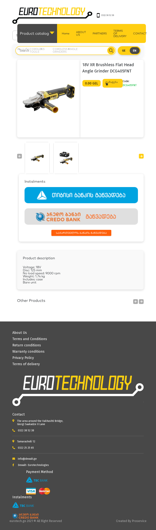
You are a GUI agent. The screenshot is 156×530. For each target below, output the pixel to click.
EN (134, 50)
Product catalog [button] (34, 33)
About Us (19, 333)
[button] (141, 156)
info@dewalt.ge (27, 458)
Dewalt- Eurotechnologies (33, 465)
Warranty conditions (28, 351)
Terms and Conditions (29, 339)
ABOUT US (81, 33)
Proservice (139, 521)
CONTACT (140, 33)
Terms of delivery (26, 364)
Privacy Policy (23, 358)
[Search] (111, 50)
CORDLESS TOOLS (37, 50)
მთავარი (23, 49)
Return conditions (26, 345)
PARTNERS (100, 33)
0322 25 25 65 (25, 447)
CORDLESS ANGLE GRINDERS (65, 50)
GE (123, 50)
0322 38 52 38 (25, 430)
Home (65, 33)
